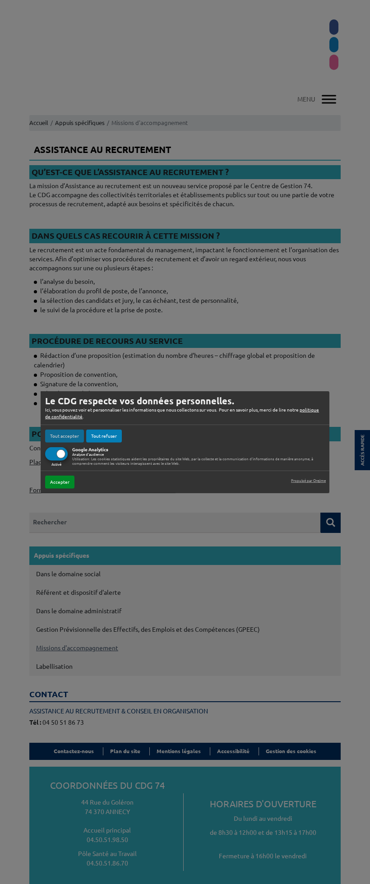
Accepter (59, 482)
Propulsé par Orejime (308, 481)
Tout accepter (64, 435)
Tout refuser (104, 435)
